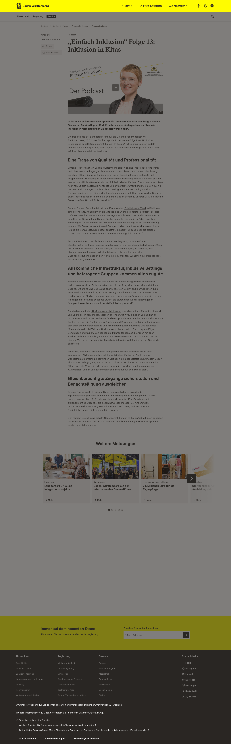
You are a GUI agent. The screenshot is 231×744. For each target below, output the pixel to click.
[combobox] (179, 6)
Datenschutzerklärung (91, 712)
